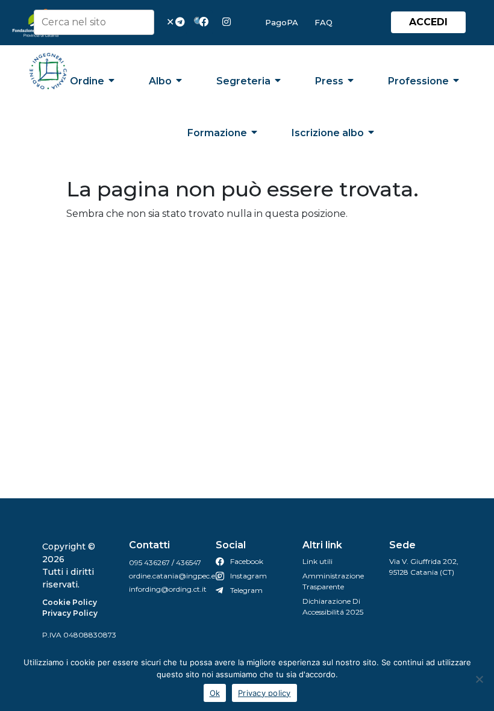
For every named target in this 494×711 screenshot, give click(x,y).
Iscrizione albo (328, 133)
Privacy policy (264, 693)
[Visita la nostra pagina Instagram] (229, 22)
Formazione (217, 133)
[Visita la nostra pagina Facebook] (206, 22)
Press (329, 81)
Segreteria (243, 81)
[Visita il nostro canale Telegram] (182, 22)
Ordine (87, 81)
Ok (215, 693)
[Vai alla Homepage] (48, 71)
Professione (418, 81)
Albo (160, 81)
